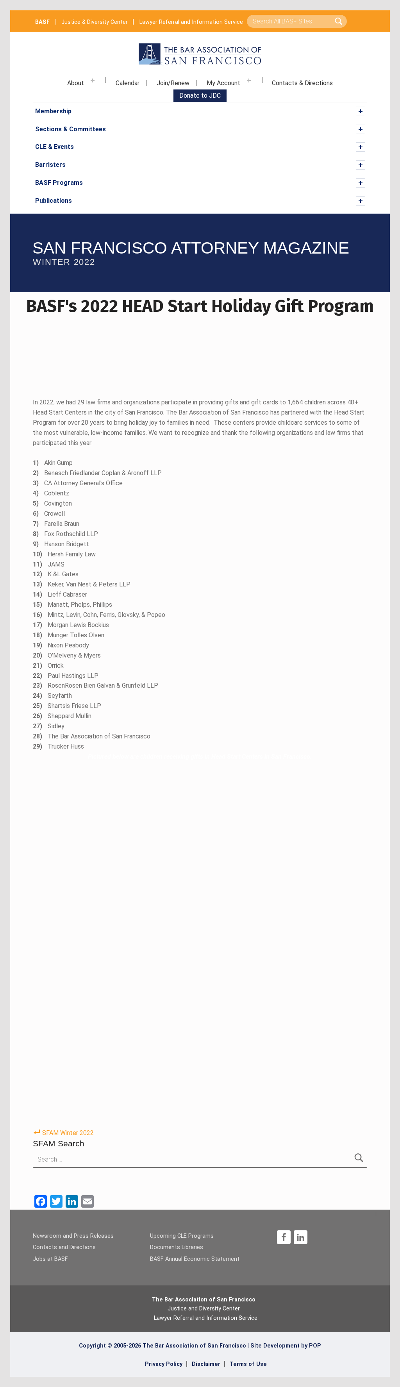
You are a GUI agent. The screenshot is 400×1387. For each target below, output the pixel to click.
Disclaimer (206, 1364)
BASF (42, 22)
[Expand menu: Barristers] (360, 165)
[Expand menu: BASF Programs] (360, 183)
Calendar (127, 83)
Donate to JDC (200, 95)
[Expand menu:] (92, 80)
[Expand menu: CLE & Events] (360, 147)
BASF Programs (59, 182)
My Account (223, 83)
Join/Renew (173, 83)
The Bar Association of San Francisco (203, 1299)
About (75, 83)
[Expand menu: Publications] (360, 201)
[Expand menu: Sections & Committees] (360, 129)
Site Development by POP (285, 1345)
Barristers (50, 164)
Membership (53, 111)
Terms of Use (248, 1364)
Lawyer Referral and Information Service (191, 22)
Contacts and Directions (64, 1247)
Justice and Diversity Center (204, 1308)
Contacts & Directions (302, 83)
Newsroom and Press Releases (73, 1236)
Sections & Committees (70, 129)
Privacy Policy (163, 1364)
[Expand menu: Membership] (360, 111)
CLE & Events (54, 146)
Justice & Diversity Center (94, 22)
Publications (53, 200)
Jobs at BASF (50, 1259)
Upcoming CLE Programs (182, 1236)
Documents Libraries (176, 1247)
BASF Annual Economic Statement (194, 1259)
